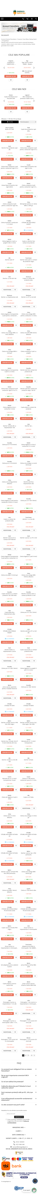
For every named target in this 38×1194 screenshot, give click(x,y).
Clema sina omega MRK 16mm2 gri (29, 872)
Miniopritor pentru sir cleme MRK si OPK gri (28, 204)
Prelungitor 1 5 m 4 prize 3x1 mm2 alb (28, 1040)
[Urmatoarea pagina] (34, 1055)
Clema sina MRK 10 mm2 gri (9, 575)
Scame (28, 739)
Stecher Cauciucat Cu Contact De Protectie (9, 538)
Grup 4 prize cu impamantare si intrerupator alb (9, 947)
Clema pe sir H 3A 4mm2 (9, 444)
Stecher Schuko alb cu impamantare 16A (9, 426)
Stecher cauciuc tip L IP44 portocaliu (28, 854)
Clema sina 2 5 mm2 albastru (10, 816)
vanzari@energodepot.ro (20, 1147)
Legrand (27, 95)
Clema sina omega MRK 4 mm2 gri (9, 352)
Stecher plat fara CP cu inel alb (29, 632)
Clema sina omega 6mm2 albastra (9, 482)
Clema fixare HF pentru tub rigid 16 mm (28, 167)
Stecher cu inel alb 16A (9, 278)
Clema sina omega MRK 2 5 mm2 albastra (10, 333)
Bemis (9, 685)
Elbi (28, 239)
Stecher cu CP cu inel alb (28, 297)
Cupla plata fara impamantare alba (9, 613)
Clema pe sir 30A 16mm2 (28, 687)
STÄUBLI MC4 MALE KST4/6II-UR (9, 835)
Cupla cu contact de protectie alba (28, 279)
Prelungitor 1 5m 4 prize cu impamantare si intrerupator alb (28, 1003)
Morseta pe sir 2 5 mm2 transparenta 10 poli (9, 779)
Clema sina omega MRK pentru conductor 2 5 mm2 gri (28, 314)
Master (11, 95)
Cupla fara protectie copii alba (28, 130)
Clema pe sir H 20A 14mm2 (9, 668)
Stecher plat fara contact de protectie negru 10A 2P (28, 389)
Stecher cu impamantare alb (9, 297)
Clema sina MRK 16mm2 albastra (9, 891)
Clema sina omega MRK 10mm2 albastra (29, 576)
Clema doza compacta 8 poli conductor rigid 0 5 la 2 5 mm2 (9, 389)
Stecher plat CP (9, 260)
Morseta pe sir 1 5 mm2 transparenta (28, 742)
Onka (28, 202)
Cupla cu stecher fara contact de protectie (28, 242)
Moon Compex (9, 127)
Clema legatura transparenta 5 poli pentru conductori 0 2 (9, 557)
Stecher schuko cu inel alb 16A (9, 760)
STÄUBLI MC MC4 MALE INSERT (28, 223)
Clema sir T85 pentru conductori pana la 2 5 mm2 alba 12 (28, 779)
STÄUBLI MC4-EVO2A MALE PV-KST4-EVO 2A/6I (9, 909)
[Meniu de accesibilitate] (35, 1181)
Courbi (28, 165)
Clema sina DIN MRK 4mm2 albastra (28, 333)
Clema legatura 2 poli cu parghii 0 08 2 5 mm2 (9, 242)
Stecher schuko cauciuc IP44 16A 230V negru (9, 723)
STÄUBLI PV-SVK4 (9, 705)
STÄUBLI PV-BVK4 (29, 705)
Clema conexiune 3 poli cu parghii (28, 352)
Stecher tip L (28, 426)
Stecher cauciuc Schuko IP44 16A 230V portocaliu (9, 872)
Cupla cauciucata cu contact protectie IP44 (28, 650)
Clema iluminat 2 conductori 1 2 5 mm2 (9, 223)
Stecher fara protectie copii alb (10, 148)
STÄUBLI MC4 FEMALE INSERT (9, 632)
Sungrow (10, 61)
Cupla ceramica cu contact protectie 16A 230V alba (9, 594)
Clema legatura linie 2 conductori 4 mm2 (9, 408)
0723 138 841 (19, 1142)
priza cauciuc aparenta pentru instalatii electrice (9, 687)
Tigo (27, 61)
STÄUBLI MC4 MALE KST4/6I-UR (28, 835)
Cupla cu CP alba (28, 797)
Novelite (28, 368)
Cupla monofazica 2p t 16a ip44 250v (10, 97)
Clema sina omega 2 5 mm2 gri (28, 816)
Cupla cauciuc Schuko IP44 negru (9, 928)
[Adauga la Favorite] (11, 80)
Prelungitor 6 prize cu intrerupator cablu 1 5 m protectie (9, 1021)
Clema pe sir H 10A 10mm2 (28, 500)
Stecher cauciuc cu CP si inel (28, 538)
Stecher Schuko (28, 760)
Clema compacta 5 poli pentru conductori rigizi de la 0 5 (9, 204)
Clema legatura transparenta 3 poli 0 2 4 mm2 (9, 370)
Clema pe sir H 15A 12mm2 (28, 612)
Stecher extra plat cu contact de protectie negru (28, 260)
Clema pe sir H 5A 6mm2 (9, 463)
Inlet (9, 277)
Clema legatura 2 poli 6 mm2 (28, 556)
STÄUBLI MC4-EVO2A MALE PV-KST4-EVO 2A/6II (28, 909)
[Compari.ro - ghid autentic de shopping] (19, 1188)
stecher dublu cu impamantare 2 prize (9, 650)
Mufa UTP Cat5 (9, 129)
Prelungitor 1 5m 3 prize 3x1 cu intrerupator (9, 1040)
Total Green (28, 258)
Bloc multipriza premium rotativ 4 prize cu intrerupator (27, 97)
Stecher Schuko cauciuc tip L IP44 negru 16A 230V (28, 723)
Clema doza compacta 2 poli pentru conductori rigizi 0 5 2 (9, 167)
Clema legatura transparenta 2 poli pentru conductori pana (9, 314)
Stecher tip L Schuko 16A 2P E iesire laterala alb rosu (9, 742)
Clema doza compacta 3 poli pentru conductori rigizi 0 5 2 (28, 148)
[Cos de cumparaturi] (32, 19)
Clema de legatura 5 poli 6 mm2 (9, 798)
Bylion (9, 721)
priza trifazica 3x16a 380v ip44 (28, 965)
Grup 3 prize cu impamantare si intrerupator (28, 928)
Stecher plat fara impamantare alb (28, 482)
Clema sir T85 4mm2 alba (28, 890)
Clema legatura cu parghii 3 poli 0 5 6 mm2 (28, 669)
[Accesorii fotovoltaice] (19, 27)
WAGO (28, 146)
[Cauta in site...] (36, 19)
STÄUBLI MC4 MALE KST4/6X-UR (9, 854)
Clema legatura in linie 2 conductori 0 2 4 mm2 (28, 445)
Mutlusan (28, 277)
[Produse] (2, 19)
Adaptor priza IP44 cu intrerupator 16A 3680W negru (28, 947)
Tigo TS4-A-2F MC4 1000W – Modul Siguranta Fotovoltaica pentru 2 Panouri (27, 63)
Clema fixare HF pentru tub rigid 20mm (9, 186)
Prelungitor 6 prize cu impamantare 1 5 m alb (9, 1003)
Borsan (28, 1019)
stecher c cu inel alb (28, 519)
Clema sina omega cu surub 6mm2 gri (28, 464)
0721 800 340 (19, 1144)
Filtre (10, 122)
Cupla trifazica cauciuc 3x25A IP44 (9, 984)
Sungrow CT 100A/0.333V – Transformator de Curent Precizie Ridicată (11, 63)
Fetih (28, 127)
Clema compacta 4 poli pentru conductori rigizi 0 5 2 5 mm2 (28, 186)
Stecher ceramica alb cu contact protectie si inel (28, 594)
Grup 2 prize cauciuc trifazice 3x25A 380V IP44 (28, 984)
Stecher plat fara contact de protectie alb (28, 370)
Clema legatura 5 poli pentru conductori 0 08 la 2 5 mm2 (9, 501)
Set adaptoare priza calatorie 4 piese (9, 965)
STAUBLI (28, 221)
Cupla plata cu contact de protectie (28, 408)
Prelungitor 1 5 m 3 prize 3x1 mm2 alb (28, 1021)
